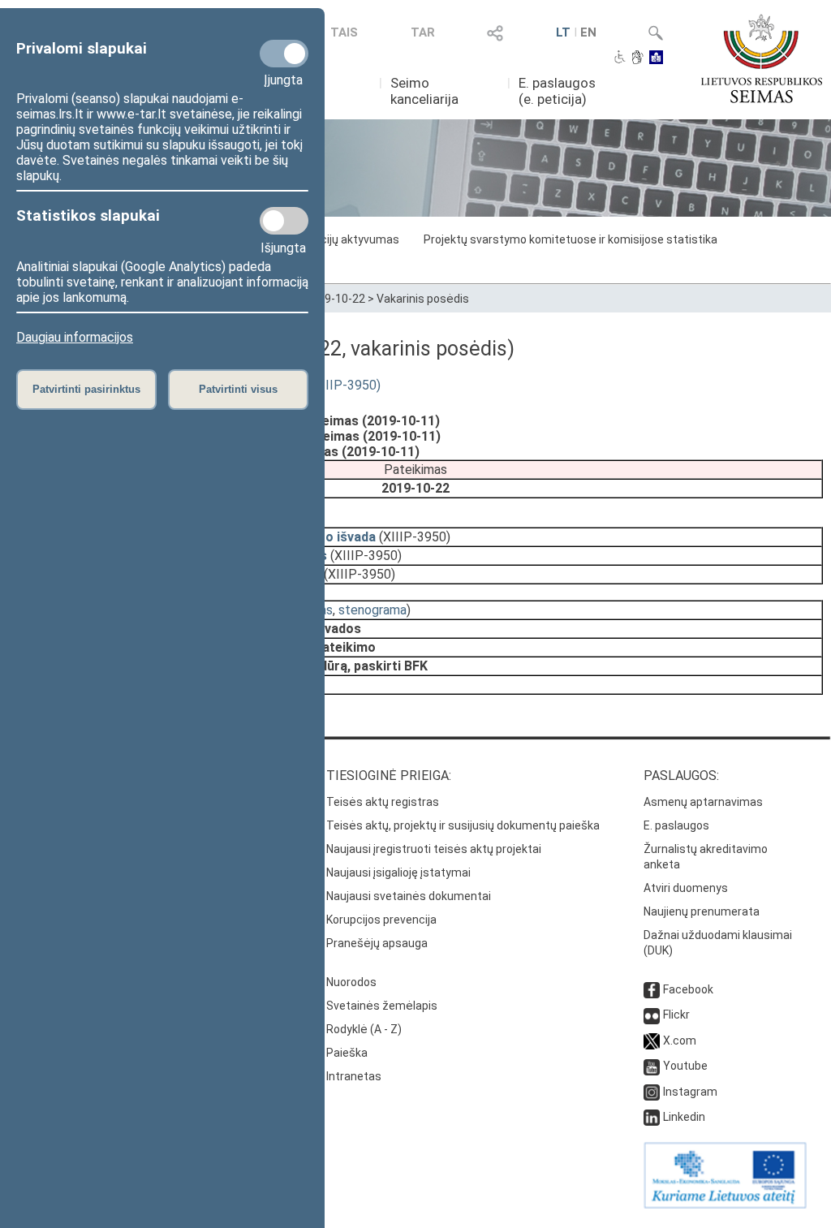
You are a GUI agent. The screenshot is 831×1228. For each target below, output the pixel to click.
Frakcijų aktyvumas (349, 239)
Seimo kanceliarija (424, 91)
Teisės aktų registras (382, 801)
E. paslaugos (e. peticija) (557, 91)
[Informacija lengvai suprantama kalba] (656, 58)
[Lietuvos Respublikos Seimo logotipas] (761, 58)
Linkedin (684, 1116)
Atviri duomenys (686, 887)
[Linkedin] (652, 1116)
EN (588, 32)
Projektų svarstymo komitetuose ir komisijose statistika (570, 239)
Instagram (690, 1091)
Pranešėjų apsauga (377, 943)
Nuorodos (351, 982)
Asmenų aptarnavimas (703, 801)
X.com (679, 1040)
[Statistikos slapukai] (284, 221)
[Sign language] (637, 58)
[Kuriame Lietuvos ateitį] (725, 1204)
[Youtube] (652, 1065)
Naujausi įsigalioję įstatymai (398, 872)
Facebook (688, 989)
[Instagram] (652, 1091)
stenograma (372, 610)
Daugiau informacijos (74, 337)
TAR (423, 32)
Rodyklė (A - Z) (364, 1029)
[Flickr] (652, 1014)
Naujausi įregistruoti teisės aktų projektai (433, 848)
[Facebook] (652, 989)
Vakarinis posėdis (423, 298)
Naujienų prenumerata (702, 911)
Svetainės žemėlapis (381, 1005)
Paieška (347, 1052)
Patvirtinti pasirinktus (86, 389)
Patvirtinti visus (238, 389)
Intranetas (353, 1076)
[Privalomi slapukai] (284, 53)
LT (563, 32)
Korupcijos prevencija (381, 919)
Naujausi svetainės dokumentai (408, 896)
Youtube (685, 1065)
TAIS (344, 32)
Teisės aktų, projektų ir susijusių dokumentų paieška (463, 825)
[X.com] (652, 1040)
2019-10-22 (335, 298)
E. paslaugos (676, 825)
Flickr (676, 1014)
